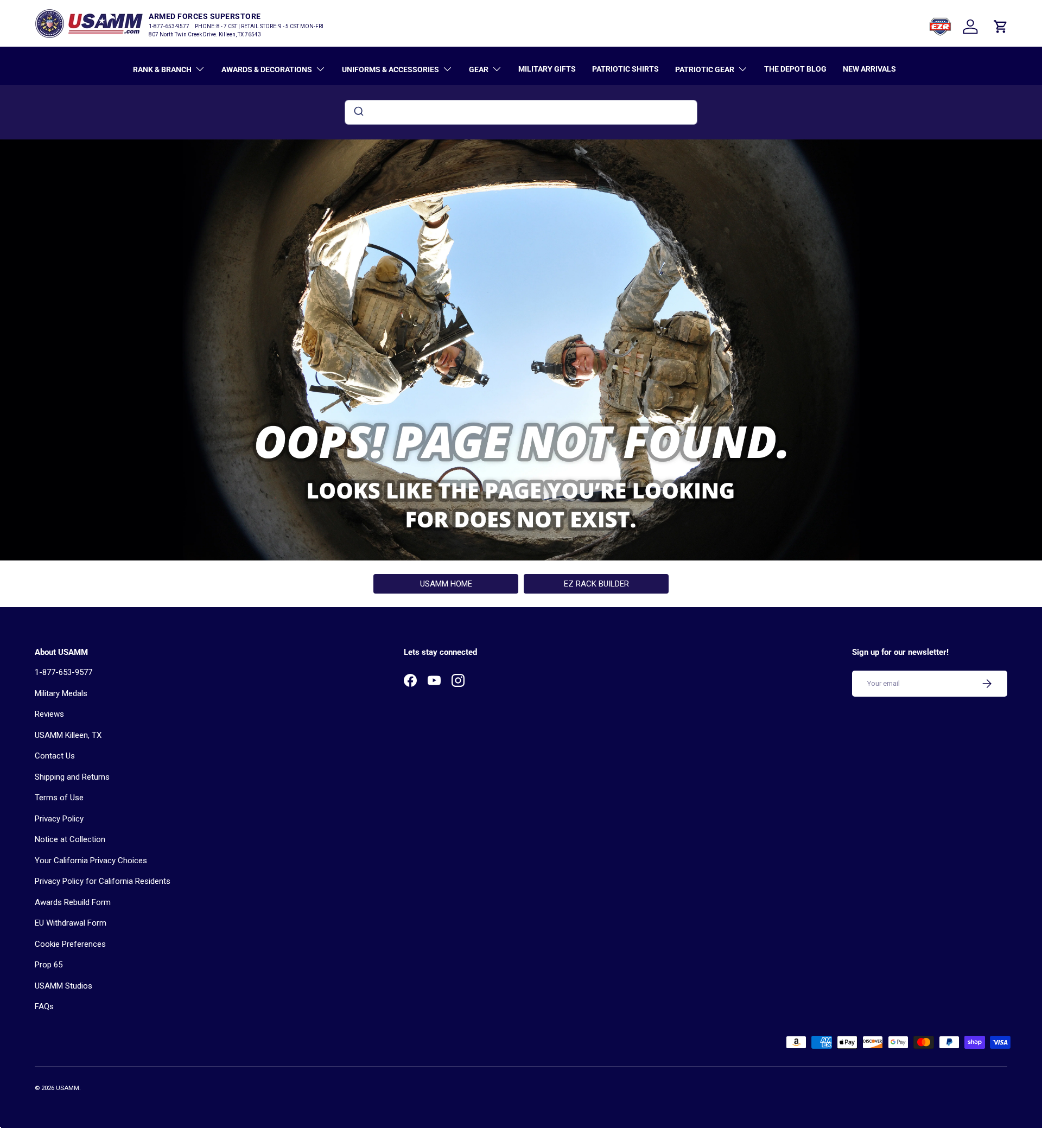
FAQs (44, 1006)
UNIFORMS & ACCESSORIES (390, 69)
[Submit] (358, 112)
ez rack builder (596, 584)
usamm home (446, 584)
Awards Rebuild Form (73, 902)
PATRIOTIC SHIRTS (625, 69)
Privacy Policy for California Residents (102, 881)
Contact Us (55, 756)
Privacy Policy (59, 819)
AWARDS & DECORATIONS (266, 69)
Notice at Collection (70, 839)
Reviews (49, 714)
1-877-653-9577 (63, 672)
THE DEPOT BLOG (795, 69)
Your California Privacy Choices (91, 860)
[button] (1001, 27)
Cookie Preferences (70, 944)
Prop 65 (48, 965)
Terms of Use (59, 797)
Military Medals (61, 693)
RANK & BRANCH (162, 69)
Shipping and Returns (72, 777)
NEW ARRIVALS (869, 69)
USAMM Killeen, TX (68, 735)
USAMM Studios (63, 986)
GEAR (478, 69)
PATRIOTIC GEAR (704, 69)
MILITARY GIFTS (547, 69)
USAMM (67, 1088)
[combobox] (521, 112)
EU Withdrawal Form (70, 923)
